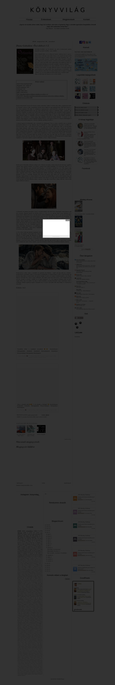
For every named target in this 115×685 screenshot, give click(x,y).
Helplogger (58, 236)
